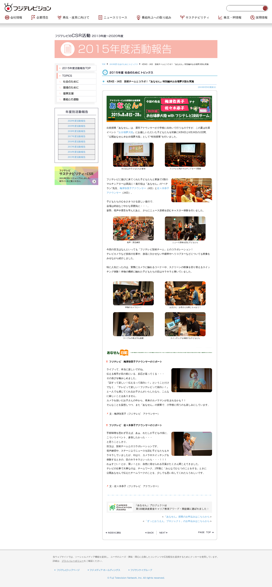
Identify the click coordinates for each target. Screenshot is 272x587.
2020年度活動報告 (76, 121)
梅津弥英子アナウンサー (133, 188)
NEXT (163, 533)
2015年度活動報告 (76, 146)
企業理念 (42, 17)
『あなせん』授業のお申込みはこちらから (187, 516)
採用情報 (262, 17)
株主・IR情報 (232, 17)
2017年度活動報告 (76, 136)
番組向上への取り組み (156, 17)
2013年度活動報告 (76, 157)
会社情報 (16, 17)
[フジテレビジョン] (49, 7)
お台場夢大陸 (126, 132)
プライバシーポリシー (73, 561)
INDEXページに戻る (114, 533)
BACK (149, 533)
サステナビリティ (197, 17)
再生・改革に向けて (76, 17)
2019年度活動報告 (76, 126)
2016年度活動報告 (76, 141)
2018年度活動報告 (76, 131)
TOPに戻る (205, 533)
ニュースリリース (115, 17)
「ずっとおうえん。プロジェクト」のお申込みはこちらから (177, 521)
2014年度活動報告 (76, 152)
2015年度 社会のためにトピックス (124, 64)
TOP (103, 64)
